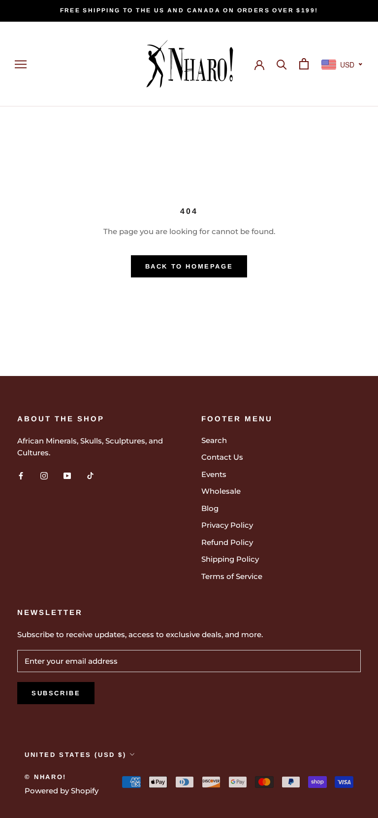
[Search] (282, 64)
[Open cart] (304, 63)
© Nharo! (45, 777)
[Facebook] (21, 475)
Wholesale (221, 491)
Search (214, 440)
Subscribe (56, 693)
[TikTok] (90, 475)
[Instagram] (44, 475)
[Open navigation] (21, 64)
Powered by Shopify (61, 790)
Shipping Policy (230, 559)
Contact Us (222, 457)
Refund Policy (227, 542)
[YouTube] (67, 475)
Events (213, 474)
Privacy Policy (227, 525)
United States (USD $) (75, 754)
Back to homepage (189, 266)
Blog (210, 508)
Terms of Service (231, 576)
